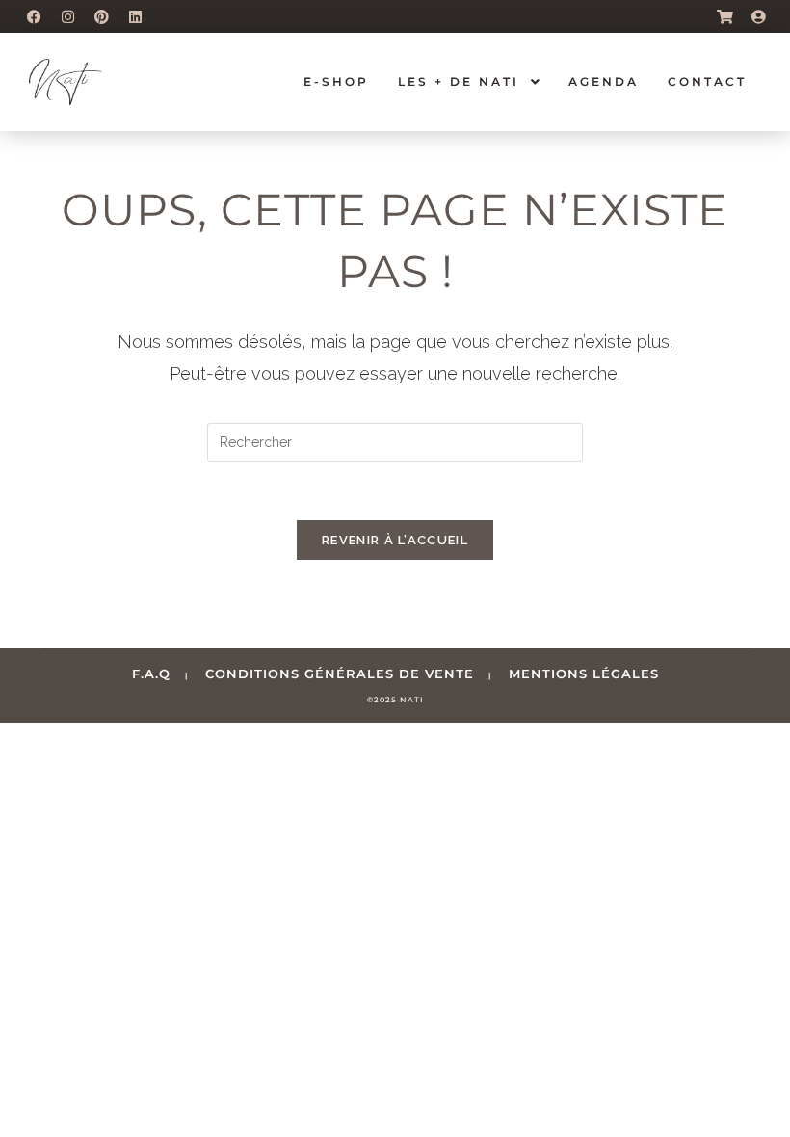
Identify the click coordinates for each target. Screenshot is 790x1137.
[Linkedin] (134, 16)
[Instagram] (67, 16)
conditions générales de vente (339, 673)
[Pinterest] (101, 16)
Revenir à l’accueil (395, 540)
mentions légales (584, 673)
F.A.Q (151, 673)
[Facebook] (33, 16)
